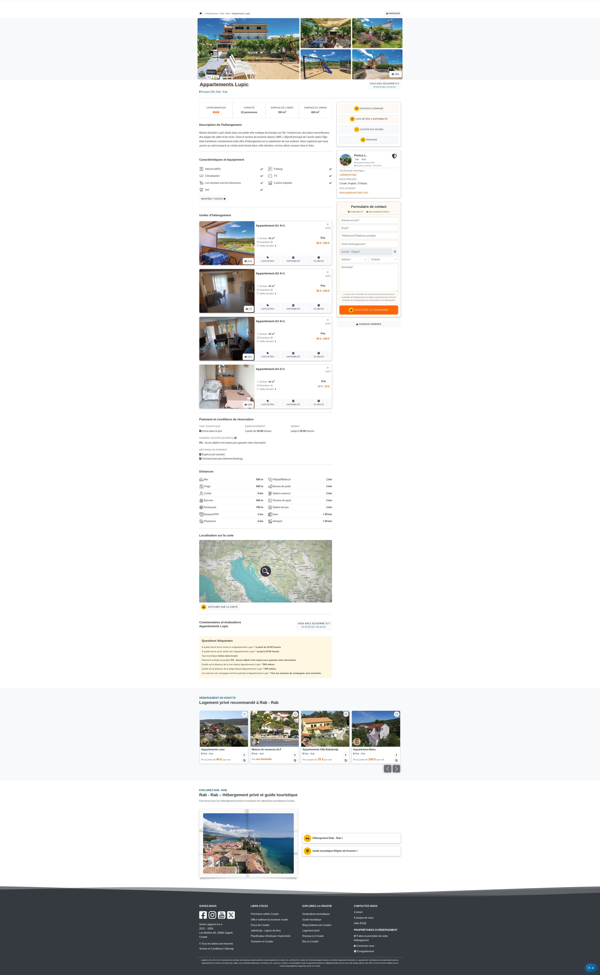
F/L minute (319, 261)
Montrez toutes (212, 199)
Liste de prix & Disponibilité (371, 119)
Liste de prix (267, 261)
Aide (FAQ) (360, 923)
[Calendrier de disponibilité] (244, 760)
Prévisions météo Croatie (265, 914)
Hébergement (212, 13)
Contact (358, 912)
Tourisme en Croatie (262, 941)
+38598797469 (347, 175)
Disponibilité (293, 261)
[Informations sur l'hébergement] (244, 754)
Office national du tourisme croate (269, 919)
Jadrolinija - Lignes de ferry (266, 930)
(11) (249, 261)
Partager (394, 13)
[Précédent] (205, 729)
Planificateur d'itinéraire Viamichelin (271, 936)
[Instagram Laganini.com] (212, 915)
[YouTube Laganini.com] (221, 915)
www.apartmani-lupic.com (353, 192)
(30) (396, 74)
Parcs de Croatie (260, 925)
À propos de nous (363, 917)
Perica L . (211, 72)
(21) (249, 357)
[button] (265, 571)
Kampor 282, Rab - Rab (214, 91)
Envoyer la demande (371, 108)
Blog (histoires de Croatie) (316, 925)
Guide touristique (311, 919)
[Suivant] (243, 729)
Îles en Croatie (310, 941)
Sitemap (229, 948)
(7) (250, 309)
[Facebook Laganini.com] (203, 915)
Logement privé (311, 930)
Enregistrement (365, 951)
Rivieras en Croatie (313, 936)
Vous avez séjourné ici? (384, 85)
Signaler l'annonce (369, 324)
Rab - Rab (225, 13)
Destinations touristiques (316, 914)
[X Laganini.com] (231, 915)
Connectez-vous (364, 946)
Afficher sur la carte (223, 607)
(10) (249, 404)
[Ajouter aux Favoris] (244, 714)
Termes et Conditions (211, 948)
